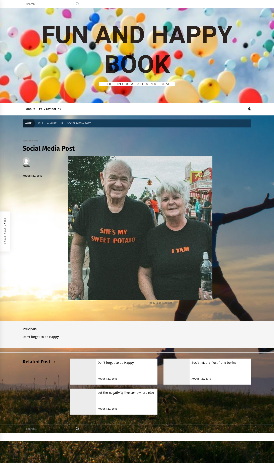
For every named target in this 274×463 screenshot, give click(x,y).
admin (26, 166)
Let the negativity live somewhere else (126, 393)
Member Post (31, 140)
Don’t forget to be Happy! (116, 363)
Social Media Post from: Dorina (214, 363)
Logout (30, 109)
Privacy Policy (50, 109)
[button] (249, 109)
